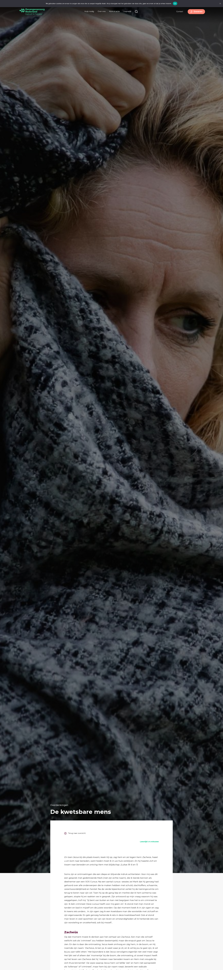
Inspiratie (127, 11)
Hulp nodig (89, 11)
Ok (175, 3)
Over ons (101, 11)
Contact (179, 11)
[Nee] (220, 3)
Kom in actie (114, 11)
